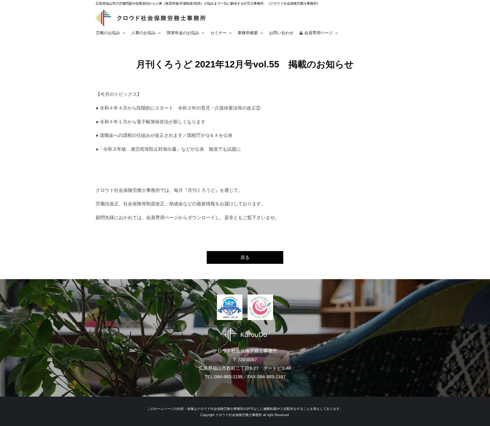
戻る (245, 257)
